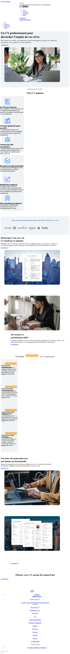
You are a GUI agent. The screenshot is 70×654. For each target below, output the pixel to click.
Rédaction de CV (35, 610)
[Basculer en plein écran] (5, 651)
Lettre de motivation (35, 620)
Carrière (35, 626)
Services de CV (35, 607)
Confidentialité (35, 641)
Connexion (22, 18)
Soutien (35, 638)
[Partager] (3, 651)
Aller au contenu (5, 1)
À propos (35, 632)
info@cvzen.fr (37, 596)
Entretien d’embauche (35, 623)
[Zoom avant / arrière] (7, 651)
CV (35, 616)
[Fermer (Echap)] (1, 651)
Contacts (35, 635)
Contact (21, 20)
